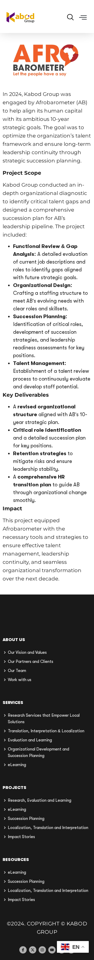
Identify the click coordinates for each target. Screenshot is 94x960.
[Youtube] (52, 950)
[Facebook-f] (23, 950)
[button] (83, 17)
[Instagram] (42, 950)
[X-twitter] (32, 950)
